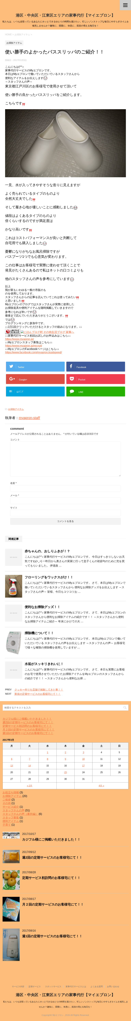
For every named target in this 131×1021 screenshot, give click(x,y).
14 (29, 765)
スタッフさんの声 (13, 810)
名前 (13, 483)
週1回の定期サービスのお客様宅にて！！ (28, 733)
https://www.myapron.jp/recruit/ (23, 345)
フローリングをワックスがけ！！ (49, 577)
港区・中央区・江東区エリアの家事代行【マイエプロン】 (65, 15)
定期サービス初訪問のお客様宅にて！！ (27, 726)
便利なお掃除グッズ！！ (42, 607)
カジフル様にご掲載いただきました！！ (27, 718)
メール (14, 495)
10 (83, 759)
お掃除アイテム (16, 409)
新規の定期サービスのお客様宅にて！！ (37, 693)
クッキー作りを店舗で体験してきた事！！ (38, 689)
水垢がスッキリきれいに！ (44, 664)
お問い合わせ (113, 986)
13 (11, 765)
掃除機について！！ (39, 633)
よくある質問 (96, 986)
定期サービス (34, 986)
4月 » (101, 785)
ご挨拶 (7, 799)
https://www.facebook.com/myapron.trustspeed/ (33, 352)
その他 (7, 803)
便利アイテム (11, 821)
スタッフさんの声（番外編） (20, 814)
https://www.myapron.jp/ (19, 339)
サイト (13, 507)
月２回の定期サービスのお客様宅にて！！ (28, 729)
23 (65, 772)
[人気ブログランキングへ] (12, 332)
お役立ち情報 (11, 792)
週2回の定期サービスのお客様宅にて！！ (28, 722)
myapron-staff (29, 418)
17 (83, 765)
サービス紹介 (11, 806)
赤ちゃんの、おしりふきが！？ (47, 551)
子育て (7, 824)
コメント (15, 439)
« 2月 (29, 785)
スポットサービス (53, 986)
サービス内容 (18, 986)
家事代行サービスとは (76, 986)
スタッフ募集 (11, 817)
